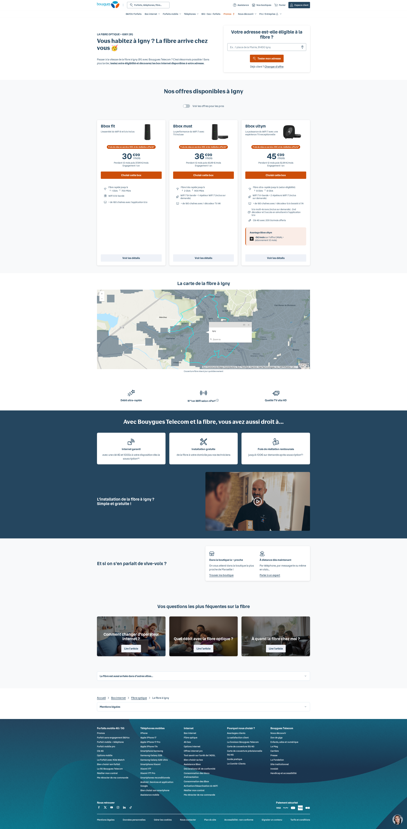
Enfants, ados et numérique (284, 742)
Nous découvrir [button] (246, 14)
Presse (273, 755)
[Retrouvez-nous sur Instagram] (118, 807)
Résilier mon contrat (107, 773)
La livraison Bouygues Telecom (243, 742)
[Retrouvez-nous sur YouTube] (112, 807)
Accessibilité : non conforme (238, 819)
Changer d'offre (274, 66)
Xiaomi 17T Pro (147, 773)
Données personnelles (134, 819)
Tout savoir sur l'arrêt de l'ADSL (199, 755)
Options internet (192, 746)
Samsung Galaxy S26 (151, 755)
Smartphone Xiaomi (150, 764)
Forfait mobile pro (106, 746)
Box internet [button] (151, 14)
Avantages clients (236, 733)
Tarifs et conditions (300, 819)
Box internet (118, 697)
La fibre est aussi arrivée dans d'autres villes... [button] (126, 676)
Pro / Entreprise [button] (267, 14)
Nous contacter (188, 819)
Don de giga (276, 737)
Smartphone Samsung (151, 751)
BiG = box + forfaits (210, 14)
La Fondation (277, 759)
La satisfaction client (238, 737)
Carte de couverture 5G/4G (240, 746)
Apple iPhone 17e (149, 746)
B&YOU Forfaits (133, 14)
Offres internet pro (193, 751)
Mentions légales (105, 819)
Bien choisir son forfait (108, 764)
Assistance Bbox (192, 764)
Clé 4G (100, 751)
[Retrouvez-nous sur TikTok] (131, 807)
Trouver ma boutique (221, 575)
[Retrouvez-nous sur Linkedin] (124, 807)
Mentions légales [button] (110, 706)
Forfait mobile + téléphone (110, 742)
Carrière (274, 751)
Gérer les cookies (163, 819)
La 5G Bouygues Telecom (110, 768)
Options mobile (104, 755)
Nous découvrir (278, 733)
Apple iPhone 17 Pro (150, 742)
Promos (227, 14)
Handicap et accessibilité (283, 773)
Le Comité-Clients (236, 763)
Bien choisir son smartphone (154, 790)
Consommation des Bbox (196, 781)
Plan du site (210, 819)
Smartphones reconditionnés (155, 777)
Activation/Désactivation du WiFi (201, 785)
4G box (187, 742)
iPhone (144, 733)
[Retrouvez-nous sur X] (105, 807)
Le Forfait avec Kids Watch (110, 759)
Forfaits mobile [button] (170, 14)
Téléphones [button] (190, 14)
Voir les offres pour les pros (208, 105)
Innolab (274, 768)
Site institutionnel (279, 764)
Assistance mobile (149, 794)
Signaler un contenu (272, 819)
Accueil (101, 697)
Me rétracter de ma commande (112, 777)
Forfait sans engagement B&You (113, 737)
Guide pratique (234, 759)
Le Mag (274, 746)
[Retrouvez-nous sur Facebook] (99, 807)
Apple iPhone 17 (148, 737)
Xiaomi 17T (145, 768)
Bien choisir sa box (193, 759)
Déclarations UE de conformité (199, 768)
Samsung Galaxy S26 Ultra (154, 759)
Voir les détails (131, 257)
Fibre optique (139, 697)
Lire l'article (131, 648)
